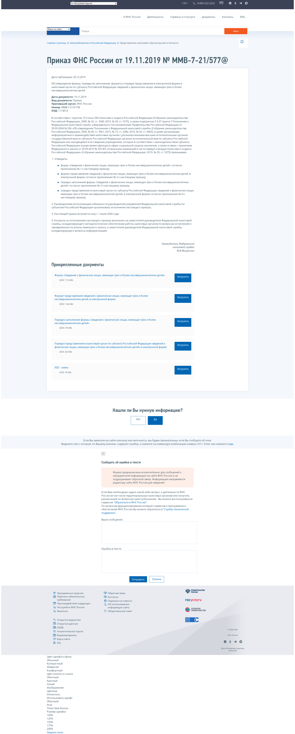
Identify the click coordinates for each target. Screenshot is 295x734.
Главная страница (56, 42)
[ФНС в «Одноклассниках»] (235, 3)
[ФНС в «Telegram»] (240, 3)
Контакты (227, 17)
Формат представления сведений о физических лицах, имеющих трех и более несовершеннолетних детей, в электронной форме (101, 297)
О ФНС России (131, 17)
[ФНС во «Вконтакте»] (230, 3)
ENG (242, 17)
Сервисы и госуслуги (182, 17)
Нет (138, 419)
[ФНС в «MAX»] (246, 3)
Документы (208, 17)
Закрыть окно (55, 732)
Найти (236, 31)
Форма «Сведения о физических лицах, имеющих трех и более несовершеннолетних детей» (110, 275)
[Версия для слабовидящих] (185, 3)
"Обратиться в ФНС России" (130, 502)
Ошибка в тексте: (111, 548)
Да (155, 419)
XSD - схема (61, 367)
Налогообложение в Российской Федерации (93, 42)
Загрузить (183, 276)
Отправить (138, 579)
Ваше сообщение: (112, 519)
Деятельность (155, 17)
